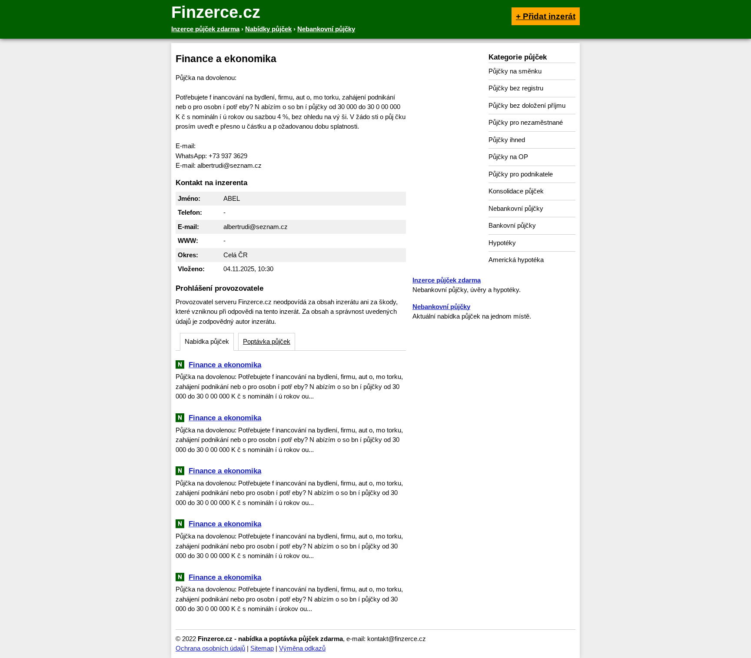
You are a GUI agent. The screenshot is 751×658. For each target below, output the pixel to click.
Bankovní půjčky (512, 225)
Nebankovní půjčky (515, 208)
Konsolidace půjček (516, 191)
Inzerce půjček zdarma (446, 280)
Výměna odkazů (302, 648)
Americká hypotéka (516, 259)
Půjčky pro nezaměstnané (525, 122)
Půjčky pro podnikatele (520, 174)
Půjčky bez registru (515, 88)
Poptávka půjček (266, 341)
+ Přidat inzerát (545, 16)
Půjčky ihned (506, 139)
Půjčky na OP (508, 156)
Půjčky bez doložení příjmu (526, 105)
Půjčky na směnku (515, 71)
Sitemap (262, 648)
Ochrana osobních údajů (210, 648)
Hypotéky (502, 242)
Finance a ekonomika (225, 365)
